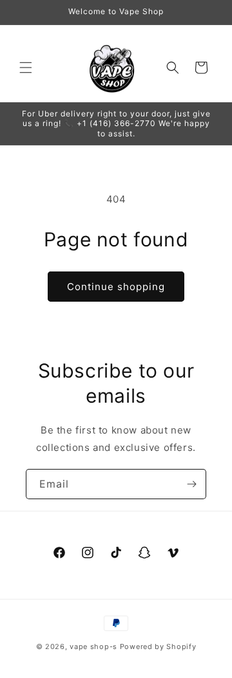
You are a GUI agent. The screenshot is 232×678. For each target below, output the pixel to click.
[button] (26, 67)
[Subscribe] (191, 484)
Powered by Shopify (158, 646)
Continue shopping (116, 286)
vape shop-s (93, 646)
